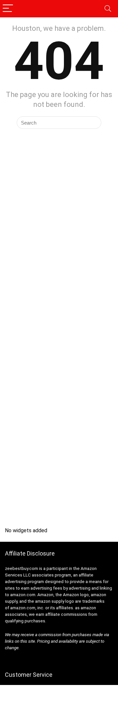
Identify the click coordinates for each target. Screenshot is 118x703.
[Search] (108, 8)
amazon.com (22, 594)
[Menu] (8, 8)
